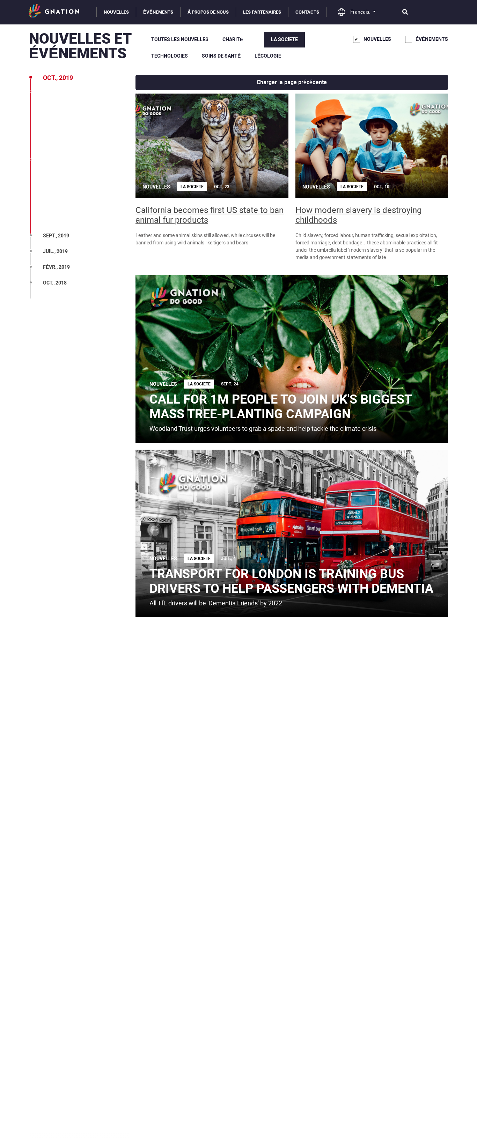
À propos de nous (208, 12)
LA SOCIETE (284, 39)
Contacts (307, 12)
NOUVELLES (116, 12)
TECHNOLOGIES (169, 56)
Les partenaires (262, 12)
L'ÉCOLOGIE (268, 56)
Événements (158, 12)
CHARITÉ (232, 39)
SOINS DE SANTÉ (221, 56)
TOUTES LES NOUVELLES (179, 39)
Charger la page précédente (292, 82)
